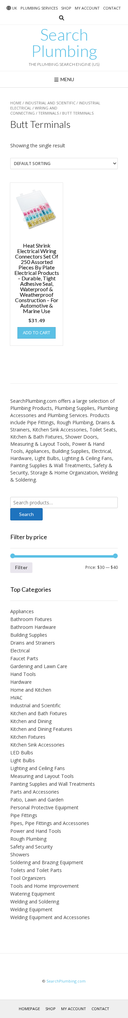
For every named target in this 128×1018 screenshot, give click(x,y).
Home (16, 102)
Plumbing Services (39, 8)
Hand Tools (23, 674)
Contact (112, 8)
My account (87, 8)
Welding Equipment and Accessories (50, 917)
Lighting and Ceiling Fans (37, 768)
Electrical (20, 650)
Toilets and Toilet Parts (36, 870)
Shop (66, 8)
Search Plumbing (64, 42)
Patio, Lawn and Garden (36, 799)
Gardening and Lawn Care (38, 666)
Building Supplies (28, 635)
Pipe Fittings (23, 815)
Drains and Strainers (32, 642)
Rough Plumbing (28, 839)
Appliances (22, 611)
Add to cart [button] (36, 332)
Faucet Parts (24, 658)
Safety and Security (31, 846)
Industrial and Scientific (50, 102)
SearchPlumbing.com (66, 981)
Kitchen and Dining (31, 721)
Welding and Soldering (34, 901)
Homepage (29, 1008)
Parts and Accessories (34, 791)
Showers (19, 854)
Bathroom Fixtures (31, 619)
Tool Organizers (28, 878)
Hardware (21, 682)
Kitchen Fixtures (27, 737)
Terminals (48, 113)
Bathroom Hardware (33, 627)
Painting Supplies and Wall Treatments (52, 784)
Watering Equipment (32, 893)
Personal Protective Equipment (44, 807)
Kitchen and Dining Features (41, 729)
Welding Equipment (31, 909)
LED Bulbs (21, 752)
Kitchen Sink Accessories (37, 744)
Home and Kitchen (30, 690)
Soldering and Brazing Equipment (46, 862)
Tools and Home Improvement (44, 886)
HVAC (16, 697)
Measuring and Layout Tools (42, 776)
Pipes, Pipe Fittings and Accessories (49, 823)
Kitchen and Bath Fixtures (38, 713)
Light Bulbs (22, 760)
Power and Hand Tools (35, 831)
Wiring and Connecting (33, 110)
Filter (21, 567)
